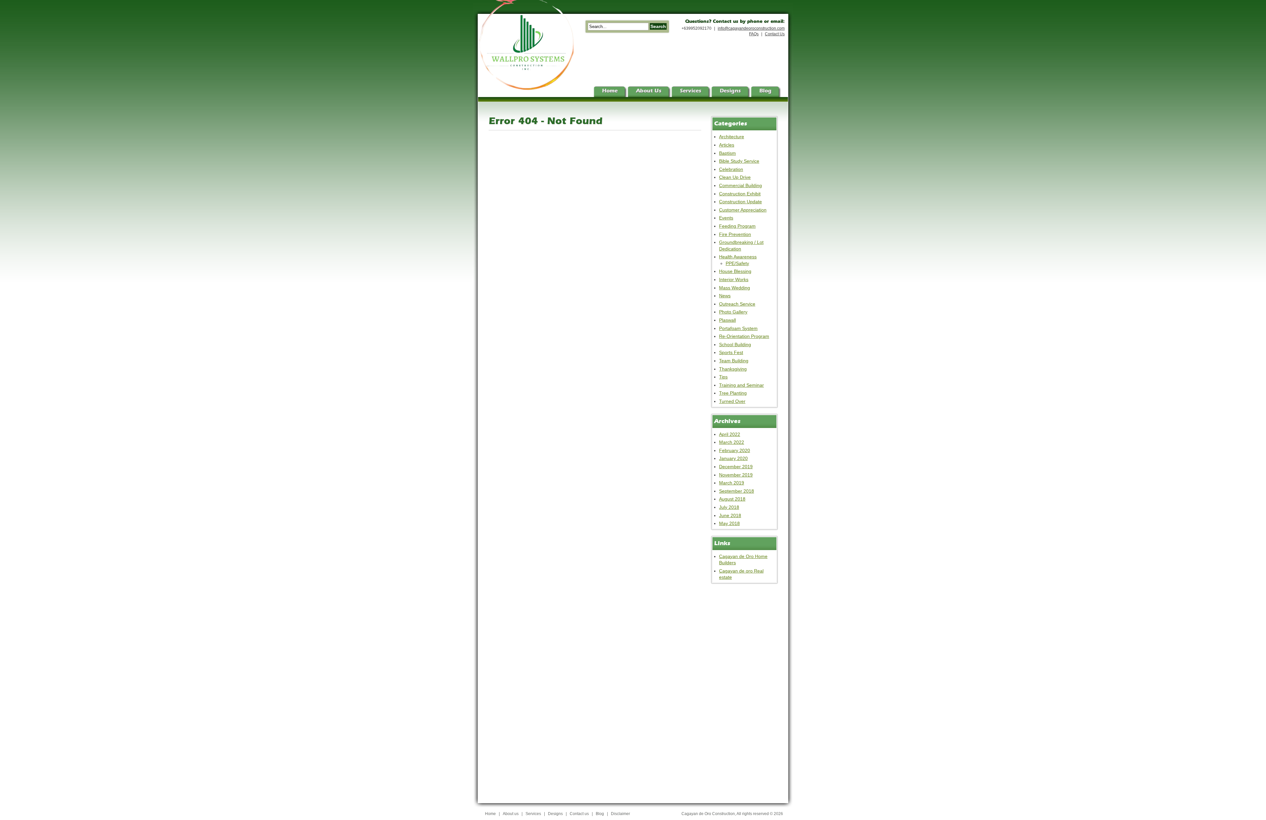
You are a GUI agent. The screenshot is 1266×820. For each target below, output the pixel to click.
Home (490, 813)
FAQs (754, 34)
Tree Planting (733, 393)
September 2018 (736, 491)
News (725, 295)
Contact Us (775, 34)
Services (533, 813)
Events (726, 217)
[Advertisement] (737, 689)
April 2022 (729, 434)
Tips (723, 376)
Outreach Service (737, 304)
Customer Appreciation (743, 210)
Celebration (731, 169)
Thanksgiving (733, 369)
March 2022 (731, 442)
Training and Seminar (741, 385)
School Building (735, 344)
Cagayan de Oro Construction (708, 813)
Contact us (579, 813)
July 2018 (729, 507)
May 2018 (729, 523)
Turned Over (732, 401)
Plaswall (727, 320)
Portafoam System (738, 328)
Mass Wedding (734, 287)
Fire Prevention (735, 234)
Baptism (727, 153)
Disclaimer (620, 813)
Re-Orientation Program (744, 336)
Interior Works (733, 279)
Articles (726, 145)
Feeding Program (737, 226)
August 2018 (732, 499)
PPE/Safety (737, 263)
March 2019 (731, 482)
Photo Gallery (733, 311)
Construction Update (740, 201)
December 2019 (736, 466)
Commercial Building (740, 185)
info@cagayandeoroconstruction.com (751, 28)
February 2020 (734, 450)
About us (511, 813)
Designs (555, 813)
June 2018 (730, 515)
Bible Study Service (739, 161)
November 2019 (736, 474)
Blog (600, 813)
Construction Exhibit (740, 193)
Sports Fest (731, 352)
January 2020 (733, 458)
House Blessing (735, 271)
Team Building (733, 360)
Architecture (731, 136)
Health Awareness (738, 256)
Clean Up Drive (735, 177)
